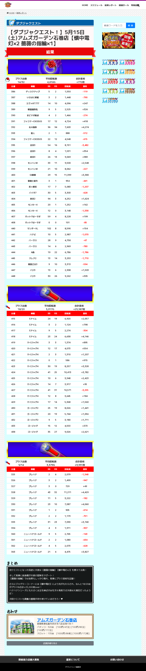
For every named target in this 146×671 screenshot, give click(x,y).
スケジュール (96, 5)
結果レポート (111, 5)
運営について (73, 659)
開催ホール (124, 5)
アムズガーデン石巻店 (57, 620)
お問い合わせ (117, 659)
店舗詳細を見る (50, 643)
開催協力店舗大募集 (29, 659)
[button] (138, 5)
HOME (85, 5)
